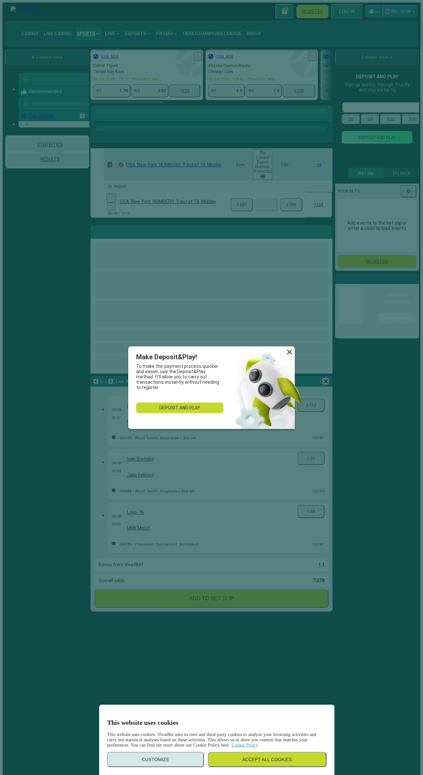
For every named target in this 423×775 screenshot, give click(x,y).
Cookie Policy (245, 745)
